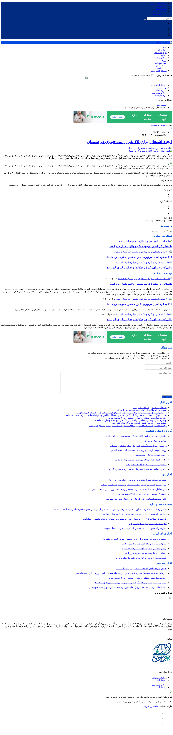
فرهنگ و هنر (161, 58)
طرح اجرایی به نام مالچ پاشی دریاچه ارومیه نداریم (144, 544)
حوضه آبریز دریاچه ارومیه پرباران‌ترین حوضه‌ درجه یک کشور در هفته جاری (134, 539)
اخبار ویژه (162, 50)
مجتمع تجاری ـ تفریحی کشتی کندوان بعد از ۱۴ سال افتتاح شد (139, 423)
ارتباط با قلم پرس (158, 3)
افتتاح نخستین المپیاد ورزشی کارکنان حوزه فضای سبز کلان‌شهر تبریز (136, 499)
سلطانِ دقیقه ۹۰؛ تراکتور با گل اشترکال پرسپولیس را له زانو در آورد (136, 436)
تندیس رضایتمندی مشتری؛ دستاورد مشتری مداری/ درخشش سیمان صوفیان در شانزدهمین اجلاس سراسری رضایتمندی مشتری (110, 509)
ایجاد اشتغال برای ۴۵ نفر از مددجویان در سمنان (129, 141)
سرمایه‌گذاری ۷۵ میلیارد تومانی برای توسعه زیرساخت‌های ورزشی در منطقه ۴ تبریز (129, 489)
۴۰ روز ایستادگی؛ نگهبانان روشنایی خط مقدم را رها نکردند (141, 460)
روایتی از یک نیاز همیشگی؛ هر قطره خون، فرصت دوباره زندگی (138, 445)
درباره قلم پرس (159, 11)
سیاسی (163, 55)
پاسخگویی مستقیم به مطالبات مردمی (150, 407)
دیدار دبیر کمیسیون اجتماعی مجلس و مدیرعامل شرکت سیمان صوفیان (135, 514)
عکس (158, 65)
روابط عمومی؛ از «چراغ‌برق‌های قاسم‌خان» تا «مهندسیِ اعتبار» (139, 450)
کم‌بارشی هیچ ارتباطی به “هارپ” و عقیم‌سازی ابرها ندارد (141, 558)
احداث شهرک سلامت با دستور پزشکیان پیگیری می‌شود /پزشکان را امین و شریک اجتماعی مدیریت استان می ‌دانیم (116, 415)
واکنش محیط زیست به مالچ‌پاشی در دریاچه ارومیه (144, 548)
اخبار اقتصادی (160, 52)
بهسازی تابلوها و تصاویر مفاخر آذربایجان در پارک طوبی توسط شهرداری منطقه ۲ (131, 420)
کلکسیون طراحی (151, 706)
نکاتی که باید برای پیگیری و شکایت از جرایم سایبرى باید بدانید (139, 267)
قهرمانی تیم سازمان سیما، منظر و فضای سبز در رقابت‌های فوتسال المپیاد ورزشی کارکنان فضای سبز (121, 413)
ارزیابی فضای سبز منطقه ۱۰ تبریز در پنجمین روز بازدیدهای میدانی (137, 418)
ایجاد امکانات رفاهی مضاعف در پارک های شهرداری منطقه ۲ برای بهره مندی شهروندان (128, 425)
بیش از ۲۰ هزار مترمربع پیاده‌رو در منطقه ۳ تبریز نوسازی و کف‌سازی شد (134, 484)
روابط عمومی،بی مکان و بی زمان (151, 455)
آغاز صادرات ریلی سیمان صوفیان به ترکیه (148, 523)
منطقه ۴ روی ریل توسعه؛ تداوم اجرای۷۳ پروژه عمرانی (142, 494)
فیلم (159, 68)
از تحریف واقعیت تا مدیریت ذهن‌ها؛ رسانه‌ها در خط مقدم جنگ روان (137, 469)
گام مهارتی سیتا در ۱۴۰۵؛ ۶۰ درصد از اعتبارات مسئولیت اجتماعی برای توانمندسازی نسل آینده (125, 519)
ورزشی (163, 60)
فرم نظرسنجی (160, 14)
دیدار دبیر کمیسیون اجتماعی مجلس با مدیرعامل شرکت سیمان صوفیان (135, 528)
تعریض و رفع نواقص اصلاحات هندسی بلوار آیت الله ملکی (141, 410)
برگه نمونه (162, 6)
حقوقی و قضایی (158, 125)
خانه (165, 47)
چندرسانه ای (161, 8)
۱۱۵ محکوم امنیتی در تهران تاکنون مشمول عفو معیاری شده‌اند (138, 257)
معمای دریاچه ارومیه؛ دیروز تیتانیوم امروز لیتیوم (145, 553)
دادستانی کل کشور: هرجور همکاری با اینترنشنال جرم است (140, 246)
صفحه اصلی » (160, 105)
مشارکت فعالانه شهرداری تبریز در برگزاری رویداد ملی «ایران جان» (137, 480)
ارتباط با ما (162, 680)
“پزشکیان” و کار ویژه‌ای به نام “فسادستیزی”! (146, 464)
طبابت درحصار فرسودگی (155, 441)
